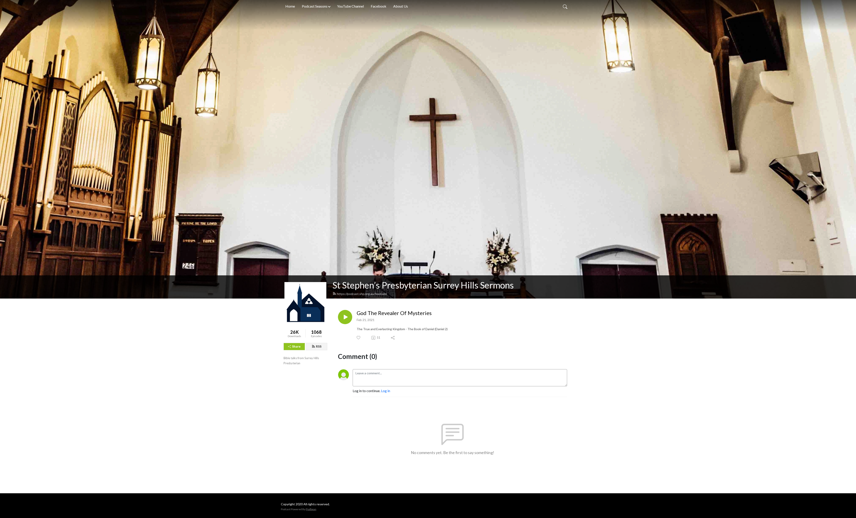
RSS (318, 346)
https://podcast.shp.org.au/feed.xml (362, 294)
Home (290, 6)
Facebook (378, 6)
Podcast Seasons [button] (314, 6)
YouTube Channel (350, 6)
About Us (400, 6)
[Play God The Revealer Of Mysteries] (345, 317)
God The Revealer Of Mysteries (394, 313)
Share (296, 346)
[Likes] (358, 337)
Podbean (311, 509)
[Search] (565, 6)
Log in (385, 391)
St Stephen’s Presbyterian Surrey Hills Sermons (423, 285)
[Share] (393, 338)
